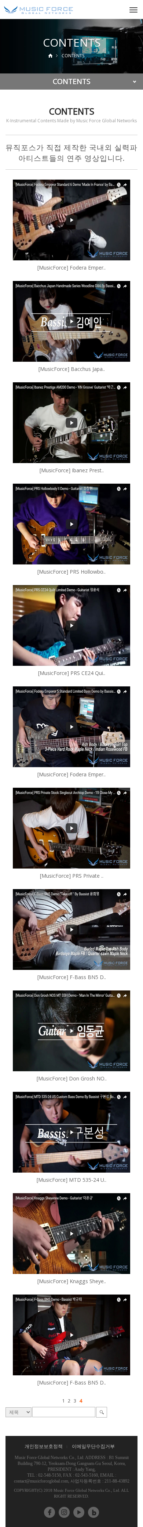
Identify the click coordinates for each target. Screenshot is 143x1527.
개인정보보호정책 (44, 1446)
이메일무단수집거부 (93, 1446)
